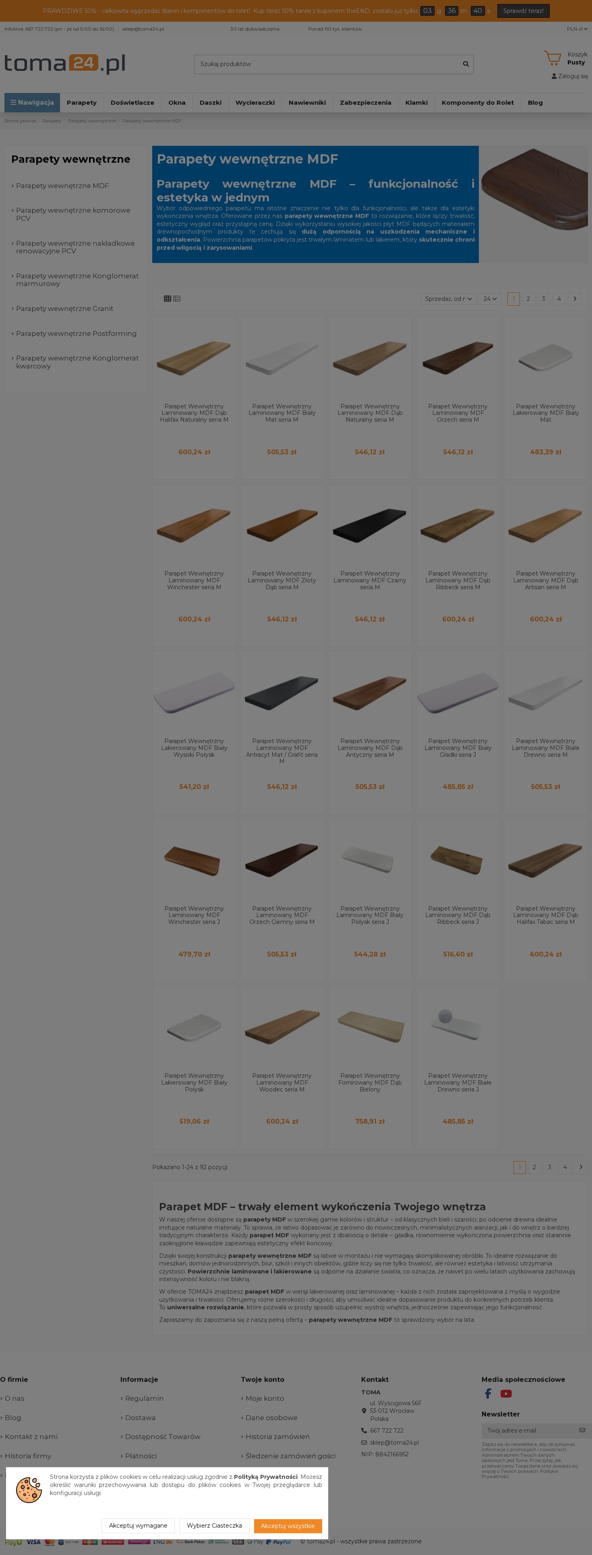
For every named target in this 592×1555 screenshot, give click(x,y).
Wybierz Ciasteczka (214, 1525)
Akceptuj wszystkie (288, 1526)
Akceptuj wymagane (138, 1525)
